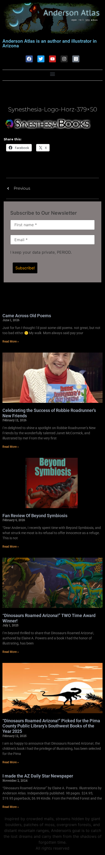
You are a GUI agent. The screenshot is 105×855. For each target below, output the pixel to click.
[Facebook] (29, 59)
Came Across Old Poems (26, 315)
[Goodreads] (75, 59)
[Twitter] (40, 59)
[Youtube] (52, 59)
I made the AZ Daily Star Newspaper (37, 775)
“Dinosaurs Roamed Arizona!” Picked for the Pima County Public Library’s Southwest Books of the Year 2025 (51, 726)
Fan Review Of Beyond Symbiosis (34, 515)
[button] (53, 74)
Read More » (10, 341)
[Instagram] (64, 59)
